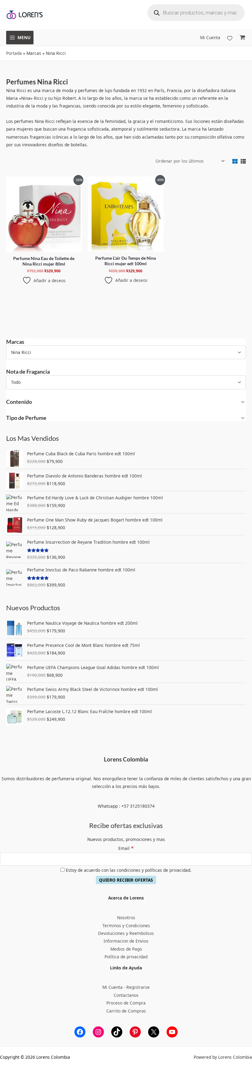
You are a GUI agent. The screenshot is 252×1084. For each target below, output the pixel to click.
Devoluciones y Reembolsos (126, 933)
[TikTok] (116, 1031)
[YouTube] (172, 1031)
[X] (153, 1031)
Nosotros (126, 917)
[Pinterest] (135, 1031)
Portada (14, 53)
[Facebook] (79, 1031)
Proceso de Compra (126, 1003)
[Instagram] (98, 1031)
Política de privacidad (126, 957)
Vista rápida (44, 248)
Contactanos (126, 995)
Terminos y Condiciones (126, 925)
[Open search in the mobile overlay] (196, 12)
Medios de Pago (126, 949)
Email (126, 848)
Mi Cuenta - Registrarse (126, 987)
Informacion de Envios (126, 941)
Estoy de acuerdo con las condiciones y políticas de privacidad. (128, 870)
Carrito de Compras (126, 1011)
